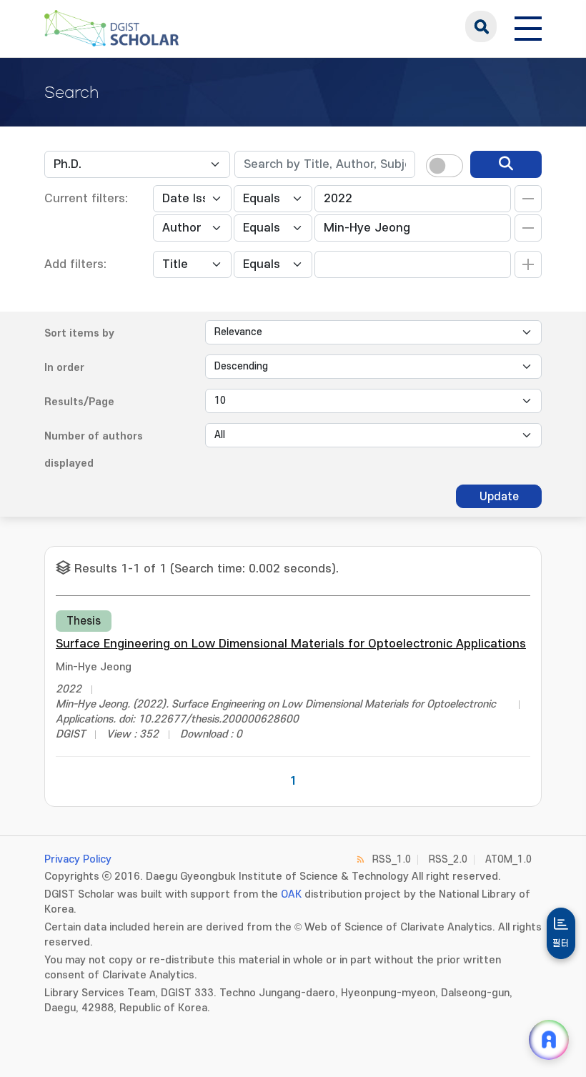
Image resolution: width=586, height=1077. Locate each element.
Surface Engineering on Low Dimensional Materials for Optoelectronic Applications (291, 643)
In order (64, 368)
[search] (506, 164)
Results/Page (79, 402)
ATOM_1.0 (508, 859)
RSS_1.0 (391, 859)
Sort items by (79, 333)
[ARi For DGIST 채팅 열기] (549, 1040)
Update (499, 496)
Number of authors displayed (93, 450)
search (481, 26)
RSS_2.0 (448, 859)
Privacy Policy (77, 859)
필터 (561, 943)
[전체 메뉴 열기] (528, 26)
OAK (291, 894)
